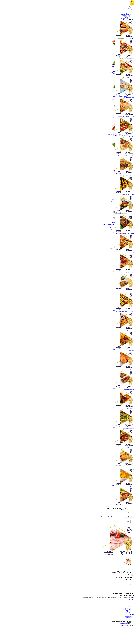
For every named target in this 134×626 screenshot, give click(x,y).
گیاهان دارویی (127, 13)
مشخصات (129, 568)
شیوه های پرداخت (128, 604)
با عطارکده (132, 614)
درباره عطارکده (128, 617)
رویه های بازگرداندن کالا (127, 609)
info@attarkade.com (123, 623)
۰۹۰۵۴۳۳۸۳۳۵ (123, 622)
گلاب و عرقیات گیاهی (125, 15)
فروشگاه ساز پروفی (124, 625)
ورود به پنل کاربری (130, 7)
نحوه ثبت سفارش (128, 602)
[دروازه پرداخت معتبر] (132, 4)
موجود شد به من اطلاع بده (129, 517)
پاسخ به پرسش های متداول (126, 608)
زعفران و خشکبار (126, 19)
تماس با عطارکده (128, 616)
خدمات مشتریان (131, 606)
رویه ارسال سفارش (128, 603)
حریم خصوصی (128, 611)
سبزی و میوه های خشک (125, 18)
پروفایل (132, 9)
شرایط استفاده (128, 610)
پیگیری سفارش (128, 612)
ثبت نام (126, 8)
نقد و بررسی (129, 567)
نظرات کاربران (128, 569)
